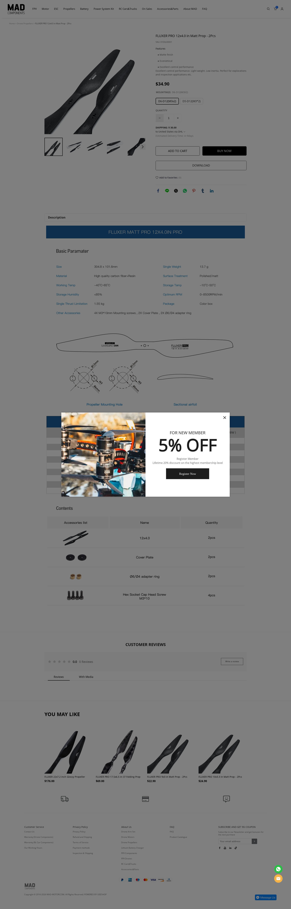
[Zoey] (278, 869)
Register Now (187, 473)
